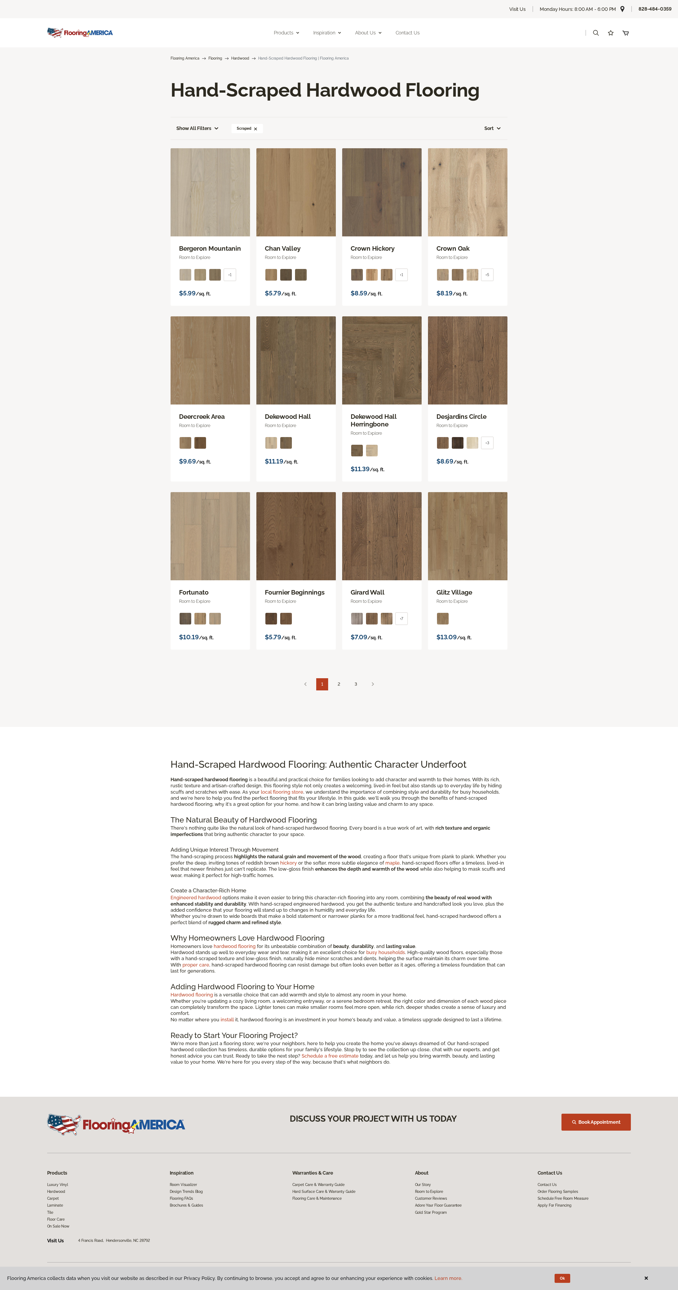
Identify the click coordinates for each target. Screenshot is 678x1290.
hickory (288, 863)
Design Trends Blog (186, 1191)
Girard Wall (367, 592)
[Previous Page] (305, 684)
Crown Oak (453, 248)
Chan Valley (282, 248)
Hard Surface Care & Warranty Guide (323, 1191)
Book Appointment (599, 1122)
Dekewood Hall (288, 416)
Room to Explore (429, 1191)
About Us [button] (365, 32)
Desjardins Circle (461, 416)
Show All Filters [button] (193, 128)
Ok (562, 1278)
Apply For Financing (555, 1205)
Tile (50, 1212)
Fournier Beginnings (294, 592)
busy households (385, 952)
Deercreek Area (202, 416)
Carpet (53, 1198)
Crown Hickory (373, 248)
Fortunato (194, 592)
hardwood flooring (235, 946)
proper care (195, 965)
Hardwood (240, 58)
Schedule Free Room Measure (563, 1198)
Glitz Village (454, 592)
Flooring (215, 58)
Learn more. (448, 1278)
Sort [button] (489, 128)
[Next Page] (373, 684)
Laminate (55, 1205)
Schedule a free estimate (330, 1056)
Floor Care (56, 1219)
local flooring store (282, 792)
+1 (229, 275)
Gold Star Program (431, 1212)
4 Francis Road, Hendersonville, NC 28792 (114, 1240)
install (227, 1019)
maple (392, 863)
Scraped (244, 128)
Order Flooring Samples (558, 1191)
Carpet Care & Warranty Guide (318, 1185)
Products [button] (283, 32)
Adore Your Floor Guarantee (438, 1205)
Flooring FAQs (181, 1198)
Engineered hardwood (196, 897)
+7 (401, 619)
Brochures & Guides (186, 1205)
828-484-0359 (655, 9)
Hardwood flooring (192, 994)
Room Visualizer (183, 1185)
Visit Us (517, 9)
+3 (487, 443)
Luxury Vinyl (57, 1185)
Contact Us (408, 32)
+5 (487, 275)
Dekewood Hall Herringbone (373, 420)
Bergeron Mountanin (210, 248)
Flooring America (185, 58)
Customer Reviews (431, 1198)
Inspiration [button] (324, 32)
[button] (596, 33)
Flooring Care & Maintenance (317, 1198)
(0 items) (625, 33)
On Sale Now (58, 1226)
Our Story (423, 1185)
